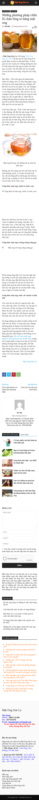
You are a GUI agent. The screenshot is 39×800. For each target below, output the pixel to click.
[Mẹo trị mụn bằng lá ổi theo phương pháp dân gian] (7, 452)
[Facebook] (4, 374)
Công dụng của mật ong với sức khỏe (20, 685)
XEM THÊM (24, 435)
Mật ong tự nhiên (8, 788)
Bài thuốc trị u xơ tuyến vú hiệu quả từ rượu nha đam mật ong (18, 615)
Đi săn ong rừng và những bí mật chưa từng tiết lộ (20, 603)
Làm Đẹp (13, 11)
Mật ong (5, 774)
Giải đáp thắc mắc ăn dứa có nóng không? (19, 609)
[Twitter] (9, 374)
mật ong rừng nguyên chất (12, 779)
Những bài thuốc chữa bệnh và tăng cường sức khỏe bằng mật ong (18, 690)
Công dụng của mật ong (11, 781)
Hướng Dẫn (6, 11)
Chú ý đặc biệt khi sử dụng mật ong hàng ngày (9, 389)
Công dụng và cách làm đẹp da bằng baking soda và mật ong (25, 493)
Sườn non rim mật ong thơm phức (29, 388)
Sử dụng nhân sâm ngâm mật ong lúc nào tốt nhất (19, 621)
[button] (3, 3)
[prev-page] (3, 501)
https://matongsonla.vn (19, 416)
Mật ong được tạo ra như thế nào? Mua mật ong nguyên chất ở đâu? (19, 676)
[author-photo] (20, 410)
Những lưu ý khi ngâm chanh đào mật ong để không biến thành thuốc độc (19, 628)
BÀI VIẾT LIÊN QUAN (10, 435)
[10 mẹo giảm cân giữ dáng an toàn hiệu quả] (7, 442)
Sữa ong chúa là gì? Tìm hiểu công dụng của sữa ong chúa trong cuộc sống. (20, 681)
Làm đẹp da (6, 783)
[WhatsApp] (18, 374)
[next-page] (6, 501)
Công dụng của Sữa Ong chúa (13, 785)
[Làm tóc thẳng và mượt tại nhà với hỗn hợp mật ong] (7, 483)
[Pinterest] (14, 374)
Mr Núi (7, 26)
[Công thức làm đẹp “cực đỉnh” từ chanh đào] (7, 463)
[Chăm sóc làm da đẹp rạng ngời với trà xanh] (7, 473)
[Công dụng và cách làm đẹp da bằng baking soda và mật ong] (7, 493)
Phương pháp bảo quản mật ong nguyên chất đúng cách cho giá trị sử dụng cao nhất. (20, 671)
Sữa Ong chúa (7, 777)
